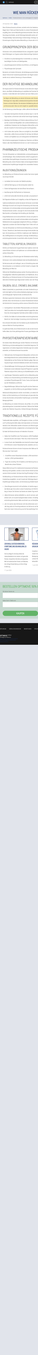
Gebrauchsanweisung (15, 629)
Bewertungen (27, 629)
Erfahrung (3, 629)
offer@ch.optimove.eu (5, 637)
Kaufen (20, 613)
